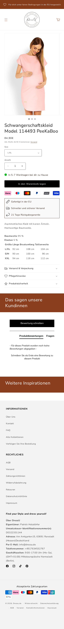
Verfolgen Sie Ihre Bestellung (21, 443)
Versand (34, 142)
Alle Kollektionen (14, 437)
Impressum (11, 503)
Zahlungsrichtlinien (15, 476)
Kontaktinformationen (35, 608)
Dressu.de (17, 603)
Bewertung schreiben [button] (32, 323)
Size (6, 147)
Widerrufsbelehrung (16, 482)
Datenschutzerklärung (49, 603)
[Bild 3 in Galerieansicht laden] (35, 119)
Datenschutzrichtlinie (16, 496)
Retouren (10, 489)
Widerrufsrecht (31, 603)
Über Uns (10, 416)
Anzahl (7, 160)
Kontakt (10, 423)
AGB (8, 462)
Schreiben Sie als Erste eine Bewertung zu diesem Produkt (32, 357)
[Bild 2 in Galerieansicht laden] (32, 119)
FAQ (8, 430)
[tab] (31, 336)
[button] (6, 20)
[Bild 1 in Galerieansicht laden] (29, 119)
